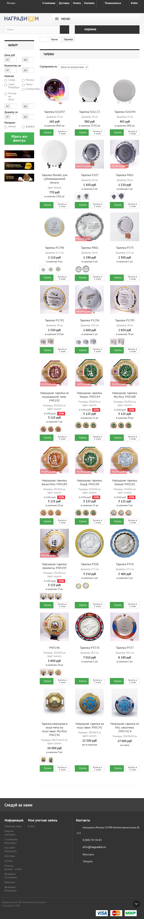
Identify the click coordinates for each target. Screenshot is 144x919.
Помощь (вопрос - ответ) (13, 867)
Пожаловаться (113, 3)
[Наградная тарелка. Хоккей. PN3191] (124, 459)
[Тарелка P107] (89, 154)
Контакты (89, 3)
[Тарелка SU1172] (89, 90)
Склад (11, 79)
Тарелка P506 (90, 564)
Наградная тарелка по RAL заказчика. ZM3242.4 (124, 727)
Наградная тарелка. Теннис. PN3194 (89, 394)
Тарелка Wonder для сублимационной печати (54, 178)
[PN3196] (54, 626)
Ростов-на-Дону (12, 96)
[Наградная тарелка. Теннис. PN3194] (89, 372)
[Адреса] (100, 3)
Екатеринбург (30, 88)
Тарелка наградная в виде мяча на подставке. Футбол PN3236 (54, 729)
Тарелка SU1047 (54, 112)
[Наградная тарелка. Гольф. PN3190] (89, 459)
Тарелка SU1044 (124, 112)
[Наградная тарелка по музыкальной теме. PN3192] (54, 372)
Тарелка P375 (125, 247)
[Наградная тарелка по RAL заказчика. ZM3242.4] (124, 702)
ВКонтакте (88, 854)
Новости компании (9, 833)
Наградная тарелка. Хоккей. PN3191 (124, 482)
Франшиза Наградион (10, 889)
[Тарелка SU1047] (54, 90)
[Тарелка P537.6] (89, 626)
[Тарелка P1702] (54, 299)
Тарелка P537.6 (90, 647)
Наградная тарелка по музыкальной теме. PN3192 (54, 396)
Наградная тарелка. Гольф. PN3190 (89, 482)
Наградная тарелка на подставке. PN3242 (89, 725)
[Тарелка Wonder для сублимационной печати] (54, 154)
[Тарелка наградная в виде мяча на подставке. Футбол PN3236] (54, 702)
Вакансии (9, 882)
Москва (30, 79)
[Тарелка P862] (124, 154)
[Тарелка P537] (124, 626)
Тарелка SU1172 (89, 112)
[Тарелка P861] (89, 226)
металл (12, 126)
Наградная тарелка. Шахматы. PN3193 (54, 566)
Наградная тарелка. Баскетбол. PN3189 (54, 482)
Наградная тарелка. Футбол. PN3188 (124, 394)
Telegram (88, 861)
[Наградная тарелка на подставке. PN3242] (89, 702)
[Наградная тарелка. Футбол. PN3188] (124, 372)
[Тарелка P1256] (89, 299)
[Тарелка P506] (89, 543)
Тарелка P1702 (54, 320)
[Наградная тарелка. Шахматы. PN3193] (54, 543)
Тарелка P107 (90, 175)
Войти (134, 3)
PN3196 (54, 647)
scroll (136, 904)
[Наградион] (25, 19)
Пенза (29, 84)
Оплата (77, 3)
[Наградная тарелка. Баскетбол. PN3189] (54, 459)
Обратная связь (13, 826)
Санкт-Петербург (12, 86)
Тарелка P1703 (125, 320)
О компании (48, 3)
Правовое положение (10, 875)
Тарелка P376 (125, 564)
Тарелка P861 (90, 247)
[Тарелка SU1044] (124, 90)
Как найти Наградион (10, 849)
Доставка (64, 3)
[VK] (126, 3)
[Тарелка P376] (124, 543)
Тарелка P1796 (54, 247)
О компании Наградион (10, 841)
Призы (54, 39)
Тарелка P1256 (89, 320)
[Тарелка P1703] (124, 299)
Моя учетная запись (42, 820)
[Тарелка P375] (124, 226)
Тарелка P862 (125, 175)
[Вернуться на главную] (43, 39)
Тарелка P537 (125, 647)
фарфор (30, 126)
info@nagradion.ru (94, 847)
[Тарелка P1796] (54, 226)
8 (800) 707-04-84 (92, 840)
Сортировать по (48, 66)
